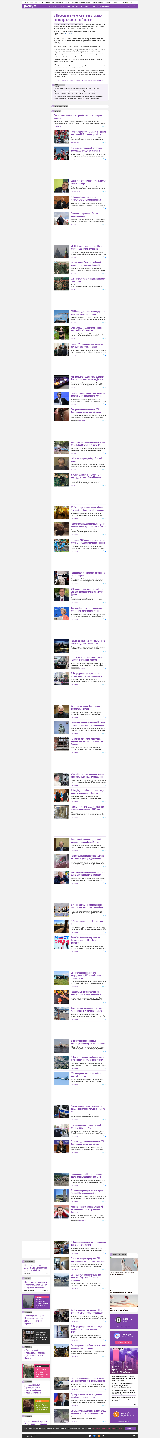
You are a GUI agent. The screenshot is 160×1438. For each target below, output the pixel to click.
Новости (52, 6)
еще (135, 1404)
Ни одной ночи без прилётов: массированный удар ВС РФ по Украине (123, 1369)
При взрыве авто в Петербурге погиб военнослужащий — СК (86, 1126)
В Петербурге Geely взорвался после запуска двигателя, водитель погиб (86, 675)
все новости (27, 1273)
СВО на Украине (44, 2)
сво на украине (118, 1349)
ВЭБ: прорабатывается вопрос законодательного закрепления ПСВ (86, 198)
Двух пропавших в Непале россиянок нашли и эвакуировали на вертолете (86, 1175)
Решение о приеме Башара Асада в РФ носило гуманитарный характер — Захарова (87, 1209)
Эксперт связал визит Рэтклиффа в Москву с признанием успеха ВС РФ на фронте (87, 591)
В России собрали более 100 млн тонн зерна (87, 922)
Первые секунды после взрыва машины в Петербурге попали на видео (75, 91)
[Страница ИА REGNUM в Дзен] (103, 1436)
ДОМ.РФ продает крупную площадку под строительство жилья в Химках (88, 313)
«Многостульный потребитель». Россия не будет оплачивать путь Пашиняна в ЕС (34, 1354)
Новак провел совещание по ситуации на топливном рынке (88, 574)
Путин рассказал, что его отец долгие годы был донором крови (86, 1396)
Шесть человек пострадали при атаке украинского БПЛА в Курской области (86, 1009)
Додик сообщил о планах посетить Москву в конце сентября (88, 182)
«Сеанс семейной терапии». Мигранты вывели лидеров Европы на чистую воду (36, 1424)
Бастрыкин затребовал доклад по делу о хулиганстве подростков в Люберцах (88, 873)
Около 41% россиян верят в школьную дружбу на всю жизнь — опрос (87, 345)
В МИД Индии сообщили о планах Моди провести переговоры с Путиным (87, 792)
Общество (39, 1297)
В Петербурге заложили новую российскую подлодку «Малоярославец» (88, 1042)
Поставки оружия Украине (80, 2)
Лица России (89, 6)
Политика (38, 1366)
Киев (55, 24)
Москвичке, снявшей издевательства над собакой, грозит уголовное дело (76, 98)
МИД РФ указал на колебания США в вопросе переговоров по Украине (42, 1303)
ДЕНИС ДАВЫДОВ (29, 1290)
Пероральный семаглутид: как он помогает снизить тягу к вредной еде (86, 993)
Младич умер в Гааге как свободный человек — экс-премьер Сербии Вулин (42, 1372)
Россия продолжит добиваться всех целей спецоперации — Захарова (88, 1347)
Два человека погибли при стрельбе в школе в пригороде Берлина (78, 117)
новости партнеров (61, 106)
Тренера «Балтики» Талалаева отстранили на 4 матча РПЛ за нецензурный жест (88, 133)
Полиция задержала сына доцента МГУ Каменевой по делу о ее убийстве (87, 1142)
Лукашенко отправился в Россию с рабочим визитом (85, 214)
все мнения (45, 1290)
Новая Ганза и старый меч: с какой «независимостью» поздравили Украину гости (35, 1284)
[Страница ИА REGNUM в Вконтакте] (94, 1436)
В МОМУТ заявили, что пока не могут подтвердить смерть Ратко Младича (86, 476)
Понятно (130, 1428)
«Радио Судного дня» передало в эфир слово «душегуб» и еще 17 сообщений (87, 775)
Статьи (62, 6)
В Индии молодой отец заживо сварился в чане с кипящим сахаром (88, 1243)
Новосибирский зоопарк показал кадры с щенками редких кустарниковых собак (42, 1407)
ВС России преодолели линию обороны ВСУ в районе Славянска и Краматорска (87, 509)
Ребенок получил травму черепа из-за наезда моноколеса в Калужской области (88, 1107)
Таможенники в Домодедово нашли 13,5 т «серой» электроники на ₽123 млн (88, 808)
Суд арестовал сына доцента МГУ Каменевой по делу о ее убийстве (35, 1267)
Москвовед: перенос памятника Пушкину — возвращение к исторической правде (88, 724)
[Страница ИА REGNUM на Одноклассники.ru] (99, 1436)
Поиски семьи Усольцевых (101, 2)
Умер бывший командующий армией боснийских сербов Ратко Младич (86, 841)
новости (57, 111)
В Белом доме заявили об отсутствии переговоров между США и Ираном (86, 149)
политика (28, 1312)
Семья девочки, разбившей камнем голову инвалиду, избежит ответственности (88, 1412)
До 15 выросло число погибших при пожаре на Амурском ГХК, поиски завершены (86, 1277)
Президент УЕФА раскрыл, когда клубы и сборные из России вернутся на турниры (88, 541)
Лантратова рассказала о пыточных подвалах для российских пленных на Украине (42, 1335)
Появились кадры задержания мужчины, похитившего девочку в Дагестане (88, 857)
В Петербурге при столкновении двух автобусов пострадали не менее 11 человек (86, 1329)
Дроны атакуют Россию (60, 2)
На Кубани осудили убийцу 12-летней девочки (86, 460)
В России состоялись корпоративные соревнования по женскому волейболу (87, 906)
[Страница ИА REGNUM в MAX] (90, 1436)
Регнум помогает (104, 6)
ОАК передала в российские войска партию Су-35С (86, 1075)
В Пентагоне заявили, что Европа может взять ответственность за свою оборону (87, 1058)
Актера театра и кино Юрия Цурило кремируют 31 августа (85, 707)
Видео (79, 6)
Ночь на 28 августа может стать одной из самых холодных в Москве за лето (88, 642)
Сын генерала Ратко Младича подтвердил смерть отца (88, 280)
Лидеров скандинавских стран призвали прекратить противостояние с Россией (88, 394)
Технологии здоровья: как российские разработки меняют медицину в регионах (78, 96)
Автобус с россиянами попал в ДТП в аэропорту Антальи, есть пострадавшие (87, 1311)
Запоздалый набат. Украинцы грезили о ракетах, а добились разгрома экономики (32, 1388)
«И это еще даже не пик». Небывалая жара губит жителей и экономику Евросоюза (35, 1319)
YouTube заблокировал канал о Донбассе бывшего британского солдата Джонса (88, 378)
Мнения (70, 6)
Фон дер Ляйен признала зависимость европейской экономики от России (76, 88)
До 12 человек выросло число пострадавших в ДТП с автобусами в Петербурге (86, 975)
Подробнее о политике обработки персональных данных (107, 1428)
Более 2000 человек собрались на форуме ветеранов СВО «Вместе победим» (85, 940)
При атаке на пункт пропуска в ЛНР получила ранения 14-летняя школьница (88, 1260)
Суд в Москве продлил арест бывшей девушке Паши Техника (86, 329)
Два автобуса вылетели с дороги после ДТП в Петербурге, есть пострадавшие (87, 1379)
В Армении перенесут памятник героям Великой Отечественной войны (87, 1192)
